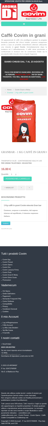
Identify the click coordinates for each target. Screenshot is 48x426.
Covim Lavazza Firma (11, 270)
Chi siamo (6, 291)
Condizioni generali (10, 309)
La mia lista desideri (10, 328)
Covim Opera (7, 265)
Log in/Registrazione (10, 322)
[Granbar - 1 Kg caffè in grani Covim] (24, 121)
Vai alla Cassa (8, 330)
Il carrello (6, 333)
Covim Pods (7, 272)
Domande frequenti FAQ (12, 299)
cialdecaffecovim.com (9, 415)
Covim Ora (6, 267)
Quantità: (5, 174)
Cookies (6, 311)
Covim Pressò (8, 262)
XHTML (8, 423)
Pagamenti (6, 296)
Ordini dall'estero (9, 294)
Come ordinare (8, 301)
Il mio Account (8, 325)
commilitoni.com (24, 413)
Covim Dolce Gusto (10, 277)
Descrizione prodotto (13, 197)
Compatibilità (7, 304)
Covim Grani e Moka (22, 90)
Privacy (5, 306)
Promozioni (7, 280)
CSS (16, 423)
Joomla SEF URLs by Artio (6, 228)
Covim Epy (6, 259)
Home (9, 90)
